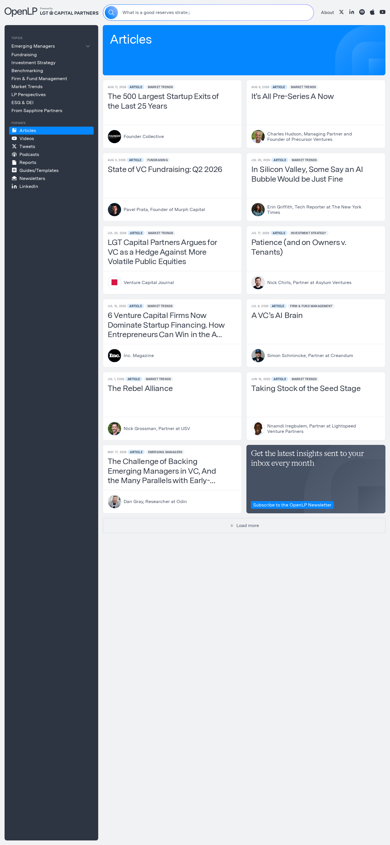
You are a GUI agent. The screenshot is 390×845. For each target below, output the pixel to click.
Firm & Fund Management (311, 306)
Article (136, 87)
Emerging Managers (165, 452)
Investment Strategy (308, 233)
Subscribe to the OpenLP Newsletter (292, 505)
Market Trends (160, 87)
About (327, 12)
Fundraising (157, 160)
